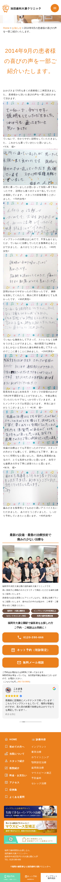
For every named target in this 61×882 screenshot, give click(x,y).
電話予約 (10, 877)
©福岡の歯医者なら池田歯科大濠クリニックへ (30, 867)
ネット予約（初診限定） (33, 649)
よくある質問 (17, 797)
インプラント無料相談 (51, 877)
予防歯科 (36, 778)
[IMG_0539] (30, 411)
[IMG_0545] (30, 203)
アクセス (14, 782)
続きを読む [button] (10, 714)
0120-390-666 (33, 637)
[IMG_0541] (30, 471)
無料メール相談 (33, 662)
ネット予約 (32, 877)
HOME (13, 739)
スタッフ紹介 (17, 761)
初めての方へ (17, 746)
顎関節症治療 (38, 762)
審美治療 (36, 752)
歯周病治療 (37, 767)
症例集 (13, 789)
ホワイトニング (40, 757)
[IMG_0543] (30, 255)
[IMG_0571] (30, 102)
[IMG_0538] (30, 355)
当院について (17, 754)
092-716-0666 (23, 682)
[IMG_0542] (30, 303)
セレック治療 (38, 783)
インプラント (38, 746)
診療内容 (41, 739)
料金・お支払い (18, 775)
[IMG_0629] (30, 150)
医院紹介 (14, 768)
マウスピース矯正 (41, 773)
